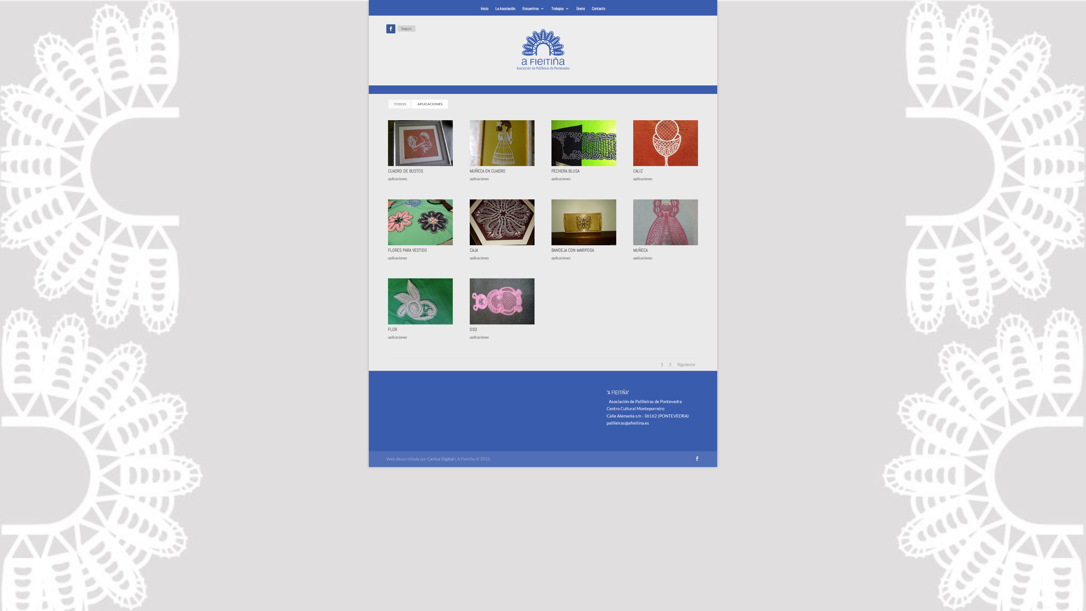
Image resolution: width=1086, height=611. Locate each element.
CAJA (474, 250)
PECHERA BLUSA (565, 171)
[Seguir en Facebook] (390, 28)
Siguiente (686, 364)
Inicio (484, 9)
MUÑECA (640, 250)
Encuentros (530, 9)
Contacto (598, 9)
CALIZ (638, 171)
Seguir (406, 28)
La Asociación (505, 9)
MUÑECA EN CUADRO (487, 171)
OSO (473, 329)
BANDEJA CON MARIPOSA (572, 250)
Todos (400, 104)
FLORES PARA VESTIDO (407, 250)
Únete (580, 9)
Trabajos (557, 9)
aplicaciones (429, 104)
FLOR (392, 329)
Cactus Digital (440, 458)
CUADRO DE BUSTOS (405, 171)
